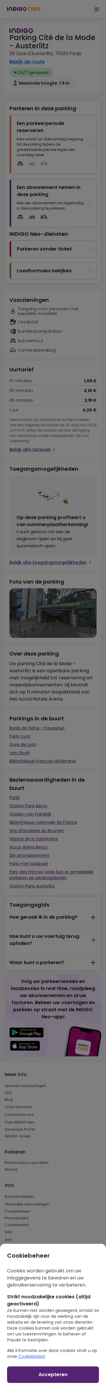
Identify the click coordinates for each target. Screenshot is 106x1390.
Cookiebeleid (31, 1356)
